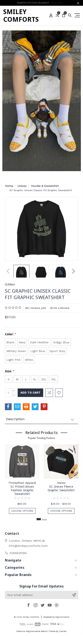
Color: (10, 334)
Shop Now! (57, 2)
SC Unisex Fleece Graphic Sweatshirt (61, 488)
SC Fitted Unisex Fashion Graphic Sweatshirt (22, 490)
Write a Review (59, 308)
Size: (9, 371)
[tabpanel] (22, 477)
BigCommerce (62, 617)
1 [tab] (39, 519)
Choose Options (22, 511)
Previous (8, 271)
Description (15, 419)
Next (73, 271)
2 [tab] (44, 519)
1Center (63, 631)
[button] (41, 100)
